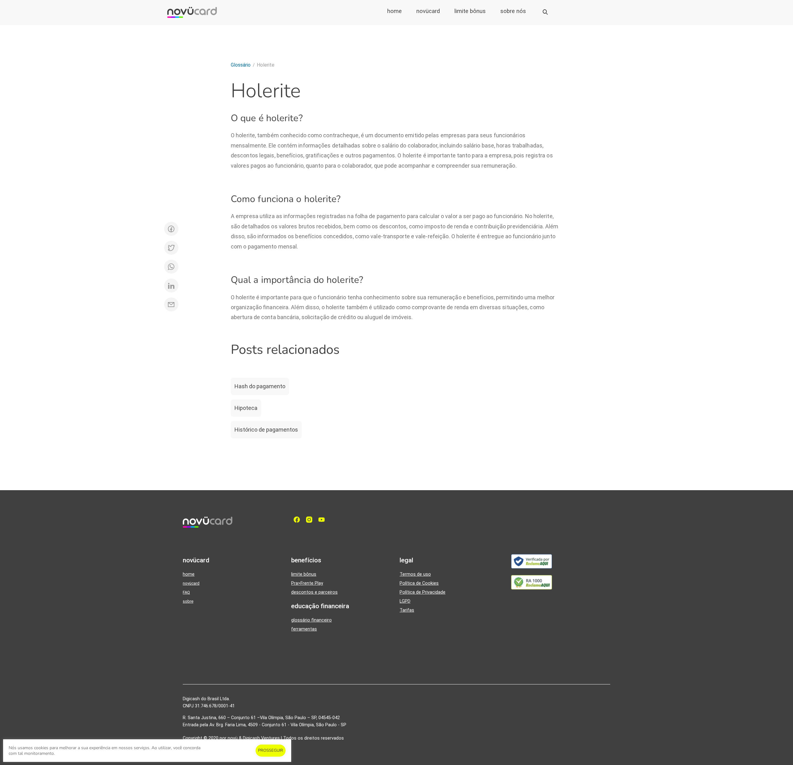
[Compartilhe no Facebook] (171, 229)
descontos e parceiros (314, 592)
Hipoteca (245, 408)
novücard (428, 11)
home (394, 11)
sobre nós (513, 11)
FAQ (186, 592)
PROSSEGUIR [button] (270, 750)
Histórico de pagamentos (266, 429)
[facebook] (298, 520)
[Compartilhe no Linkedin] (171, 285)
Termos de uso (415, 574)
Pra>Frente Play (307, 583)
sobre (188, 601)
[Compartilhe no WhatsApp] (171, 267)
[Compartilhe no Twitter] (171, 248)
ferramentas (304, 629)
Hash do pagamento (259, 386)
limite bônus (470, 11)
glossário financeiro (311, 620)
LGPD (405, 601)
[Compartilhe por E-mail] (171, 304)
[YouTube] (323, 520)
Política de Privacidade (422, 592)
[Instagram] (310, 520)
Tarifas (407, 610)
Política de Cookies (419, 583)
